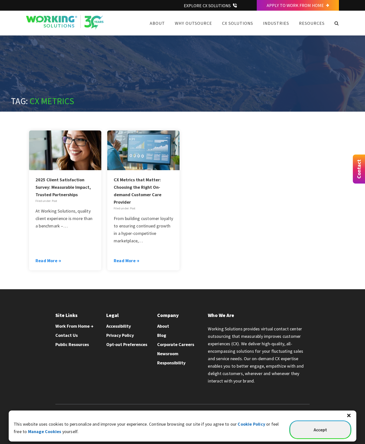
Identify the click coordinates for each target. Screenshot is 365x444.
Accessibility (118, 326)
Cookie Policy (251, 424)
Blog (161, 335)
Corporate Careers (175, 344)
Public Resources (72, 344)
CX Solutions (237, 23)
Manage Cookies (44, 431)
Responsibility (171, 363)
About (157, 23)
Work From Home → (74, 326)
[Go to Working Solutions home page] (65, 28)
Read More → (48, 260)
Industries (276, 23)
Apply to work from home (296, 5)
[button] (348, 415)
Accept (320, 430)
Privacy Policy (120, 335)
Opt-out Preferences (126, 344)
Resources (312, 23)
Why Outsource (193, 23)
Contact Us (66, 335)
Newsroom (167, 353)
